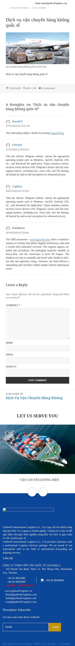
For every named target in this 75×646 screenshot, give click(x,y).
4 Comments (48, 88)
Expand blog (57, 133)
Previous (32, 492)
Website (11, 366)
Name (9, 342)
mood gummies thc (40, 239)
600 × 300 (31, 88)
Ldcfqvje (17, 144)
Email (9, 354)
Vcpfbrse (17, 186)
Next (43, 492)
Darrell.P (17, 121)
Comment (13, 305)
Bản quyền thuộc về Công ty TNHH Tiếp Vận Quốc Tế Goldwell (36, 644)
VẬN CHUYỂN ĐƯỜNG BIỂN (39, 479)
